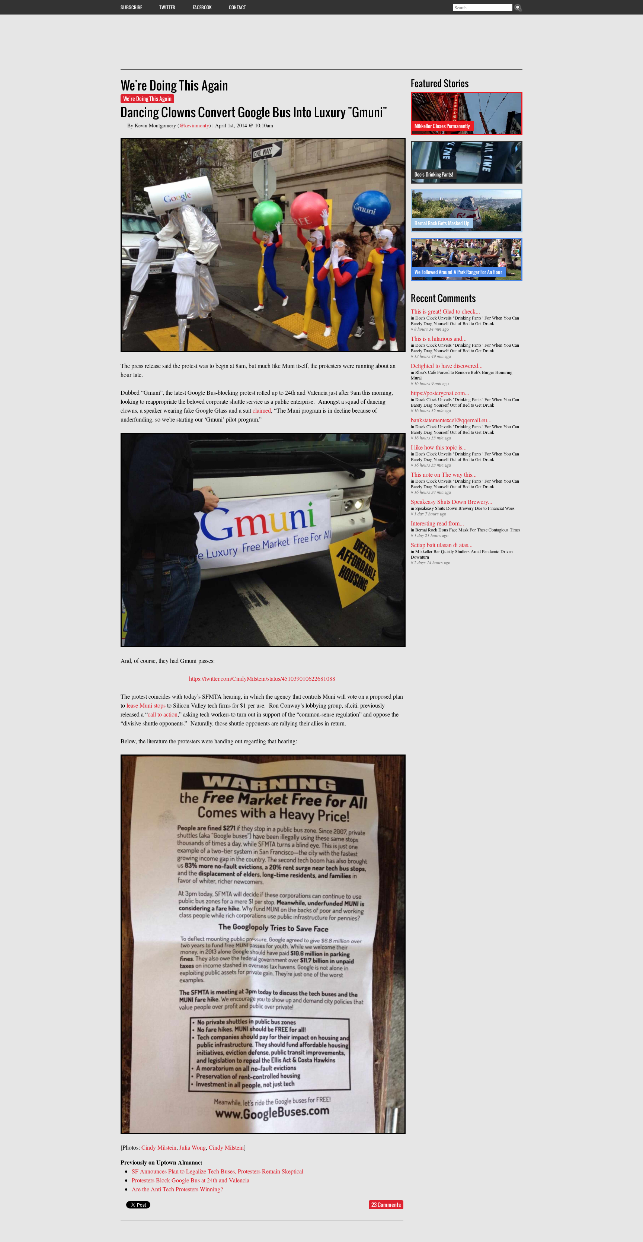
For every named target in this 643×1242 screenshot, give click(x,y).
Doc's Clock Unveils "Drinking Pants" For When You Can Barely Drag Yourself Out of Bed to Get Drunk (465, 320)
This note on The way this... (444, 474)
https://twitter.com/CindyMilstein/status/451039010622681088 (262, 678)
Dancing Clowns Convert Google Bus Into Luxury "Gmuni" (254, 112)
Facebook (202, 7)
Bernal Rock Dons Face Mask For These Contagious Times (468, 530)
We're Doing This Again (147, 98)
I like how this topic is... (439, 447)
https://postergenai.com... (440, 393)
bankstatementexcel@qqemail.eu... (451, 420)
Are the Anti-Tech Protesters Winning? (177, 1189)
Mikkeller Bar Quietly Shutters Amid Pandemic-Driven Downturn (462, 554)
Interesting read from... (437, 523)
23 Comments (386, 1204)
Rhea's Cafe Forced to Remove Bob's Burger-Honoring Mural (461, 375)
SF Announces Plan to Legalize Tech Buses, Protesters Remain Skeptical (217, 1171)
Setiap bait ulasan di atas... (442, 545)
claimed (262, 410)
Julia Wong (192, 1147)
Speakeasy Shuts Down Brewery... (451, 501)
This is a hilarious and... (439, 338)
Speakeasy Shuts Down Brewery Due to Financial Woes (465, 508)
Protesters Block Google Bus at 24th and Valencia (190, 1180)
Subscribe (131, 7)
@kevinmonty (194, 125)
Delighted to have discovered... (447, 365)
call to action (162, 714)
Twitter (167, 7)
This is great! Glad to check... (445, 311)
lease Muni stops (146, 705)
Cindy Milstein (158, 1147)
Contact (237, 7)
